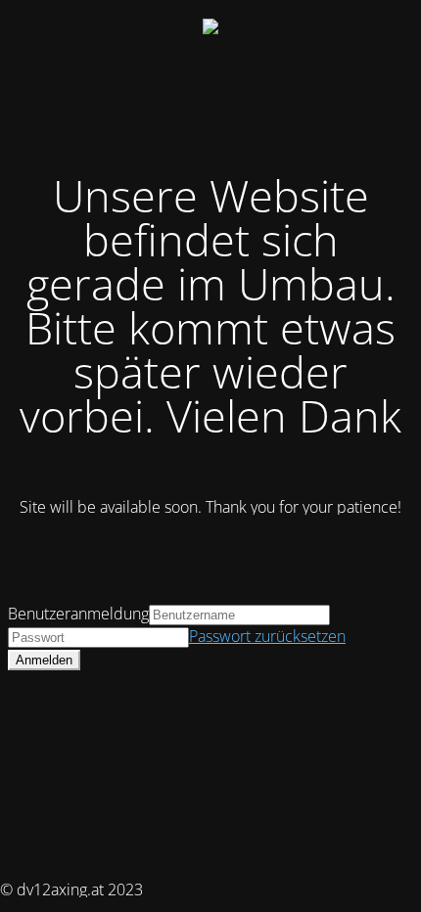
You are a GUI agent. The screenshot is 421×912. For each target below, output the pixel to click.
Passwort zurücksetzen (267, 636)
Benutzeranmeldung (78, 613)
